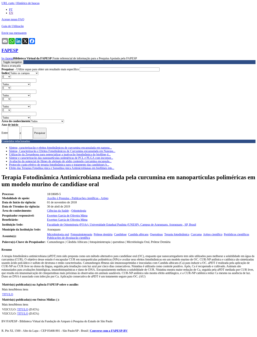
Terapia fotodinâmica (176, 234)
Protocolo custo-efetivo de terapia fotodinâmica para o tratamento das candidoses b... (59, 164)
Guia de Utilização (13, 26)
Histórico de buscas (28, 3)
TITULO (7, 294)
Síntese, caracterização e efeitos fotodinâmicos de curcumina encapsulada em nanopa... (60, 147)
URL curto (8, 3)
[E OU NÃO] (6, 76)
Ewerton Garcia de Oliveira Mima (67, 215)
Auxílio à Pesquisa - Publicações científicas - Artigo (77, 198)
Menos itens (21, 289)
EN (11, 13)
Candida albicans (138, 234)
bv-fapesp (7, 58)
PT (11, 9)
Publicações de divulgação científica (68, 237)
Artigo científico (212, 234)
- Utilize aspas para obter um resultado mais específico (41, 69)
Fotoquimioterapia (81, 234)
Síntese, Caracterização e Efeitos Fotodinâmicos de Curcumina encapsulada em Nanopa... (62, 151)
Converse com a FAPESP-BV (109, 330)
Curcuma (196, 234)
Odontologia (78, 210)
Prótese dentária (103, 234)
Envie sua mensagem (14, 32)
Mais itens (8, 289)
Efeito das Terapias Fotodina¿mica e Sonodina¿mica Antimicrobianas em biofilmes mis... (61, 168)
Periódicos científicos (236, 234)
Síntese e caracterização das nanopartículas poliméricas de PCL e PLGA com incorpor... (61, 157)
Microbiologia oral (58, 234)
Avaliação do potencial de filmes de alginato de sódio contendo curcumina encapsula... (60, 161)
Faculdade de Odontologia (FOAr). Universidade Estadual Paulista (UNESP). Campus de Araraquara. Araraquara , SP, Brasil (121, 224)
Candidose (120, 234)
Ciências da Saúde (58, 210)
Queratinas (156, 234)
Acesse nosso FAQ (13, 19)
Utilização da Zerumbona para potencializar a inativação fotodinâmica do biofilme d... (60, 154)
